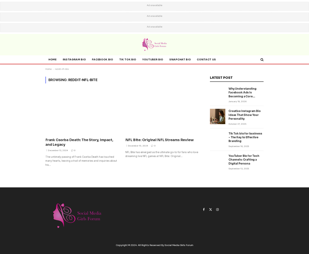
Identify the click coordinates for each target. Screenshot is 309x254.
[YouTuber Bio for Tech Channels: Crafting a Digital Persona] (217, 161)
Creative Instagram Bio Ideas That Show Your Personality (245, 114)
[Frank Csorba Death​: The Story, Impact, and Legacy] (82, 113)
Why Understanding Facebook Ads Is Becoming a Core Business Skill (242, 92)
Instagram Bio (74, 59)
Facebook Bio (102, 59)
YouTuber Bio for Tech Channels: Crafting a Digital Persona (244, 159)
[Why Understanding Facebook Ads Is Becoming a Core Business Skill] (217, 94)
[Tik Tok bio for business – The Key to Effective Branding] (217, 139)
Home (52, 59)
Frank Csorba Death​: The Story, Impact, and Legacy (79, 142)
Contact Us (206, 59)
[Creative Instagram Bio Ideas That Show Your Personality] (217, 116)
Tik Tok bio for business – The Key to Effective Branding (245, 137)
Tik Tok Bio (127, 59)
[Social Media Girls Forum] (154, 44)
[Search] (262, 60)
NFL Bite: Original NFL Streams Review (159, 140)
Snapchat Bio (180, 59)
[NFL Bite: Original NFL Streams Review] (162, 113)
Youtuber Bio (152, 59)
